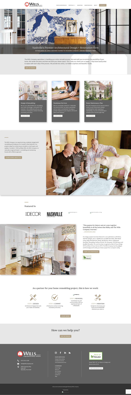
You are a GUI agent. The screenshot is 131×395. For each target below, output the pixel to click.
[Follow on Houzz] (70, 353)
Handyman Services (59, 360)
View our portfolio (91, 251)
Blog (56, 376)
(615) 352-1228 (25, 360)
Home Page (57, 368)
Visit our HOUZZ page (96, 368)
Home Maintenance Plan (60, 362)
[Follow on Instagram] (56, 353)
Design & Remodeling (61, 5)
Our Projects (58, 373)
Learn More (25, 115)
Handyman (80, 5)
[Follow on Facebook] (60, 353)
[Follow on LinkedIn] (65, 353)
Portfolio (71, 5)
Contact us (57, 374)
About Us (57, 369)
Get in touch (30, 67)
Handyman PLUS (88, 5)
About (95, 5)
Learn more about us (13, 157)
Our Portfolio (58, 371)
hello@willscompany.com (27, 363)
